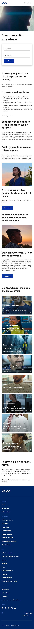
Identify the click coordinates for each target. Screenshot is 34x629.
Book (3, 505)
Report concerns (7, 578)
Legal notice (5, 589)
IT (4, 362)
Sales (5, 384)
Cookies (4, 596)
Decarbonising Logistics (9, 541)
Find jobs (8, 61)
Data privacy (5, 593)
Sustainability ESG (7, 571)
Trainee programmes (11, 443)
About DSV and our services (10, 556)
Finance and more (9, 403)
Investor (4, 564)
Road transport (6, 531)
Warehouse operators (11, 305)
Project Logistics (7, 534)
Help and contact (7, 553)
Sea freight (5, 527)
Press (3, 567)
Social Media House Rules (9, 581)
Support (4, 574)
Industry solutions (7, 520)
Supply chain (8, 344)
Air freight (5, 524)
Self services (5, 512)
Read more (8, 208)
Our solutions (6, 545)
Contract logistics (7, 538)
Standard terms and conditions (11, 600)
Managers (7, 423)
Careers (4, 560)
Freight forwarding (10, 325)
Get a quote (5, 508)
